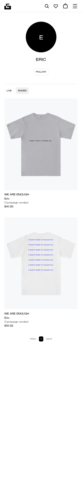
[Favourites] (56, 6)
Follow (41, 71)
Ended (22, 90)
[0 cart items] (65, 6)
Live (9, 90)
